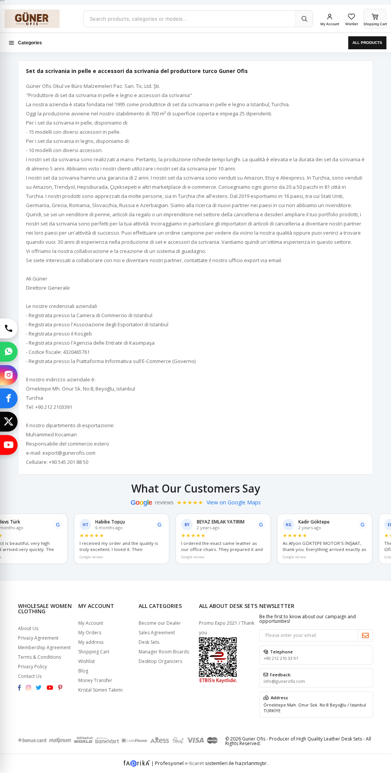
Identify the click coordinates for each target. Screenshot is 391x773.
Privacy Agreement (38, 638)
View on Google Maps (234, 502)
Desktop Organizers (160, 661)
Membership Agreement (44, 647)
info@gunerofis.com (284, 681)
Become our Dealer (160, 623)
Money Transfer (95, 680)
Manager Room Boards (164, 651)
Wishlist (86, 661)
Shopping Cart (93, 651)
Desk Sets (149, 642)
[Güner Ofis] (41, 18)
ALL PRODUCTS (367, 43)
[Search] (304, 19)
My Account (90, 623)
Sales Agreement (157, 632)
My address (90, 642)
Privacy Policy (32, 666)
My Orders (89, 632)
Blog (83, 671)
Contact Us (30, 676)
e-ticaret (194, 762)
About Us (28, 628)
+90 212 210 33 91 (280, 658)
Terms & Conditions (39, 657)
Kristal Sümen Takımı (100, 690)
